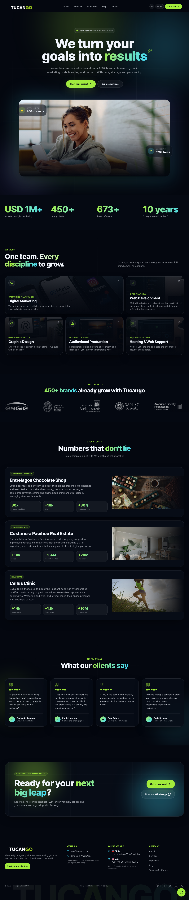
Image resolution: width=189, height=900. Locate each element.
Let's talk (171, 6)
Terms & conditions (85, 886)
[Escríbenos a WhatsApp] (181, 892)
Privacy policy (102, 886)
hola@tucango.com (79, 851)
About (66, 6)
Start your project (79, 84)
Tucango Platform (157, 870)
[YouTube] (176, 885)
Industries (92, 6)
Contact (114, 6)
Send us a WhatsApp (80, 856)
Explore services (110, 84)
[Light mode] (151, 6)
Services (78, 6)
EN (161, 6)
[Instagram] (158, 885)
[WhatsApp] (182, 885)
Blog (104, 6)
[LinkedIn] (170, 885)
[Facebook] (164, 885)
